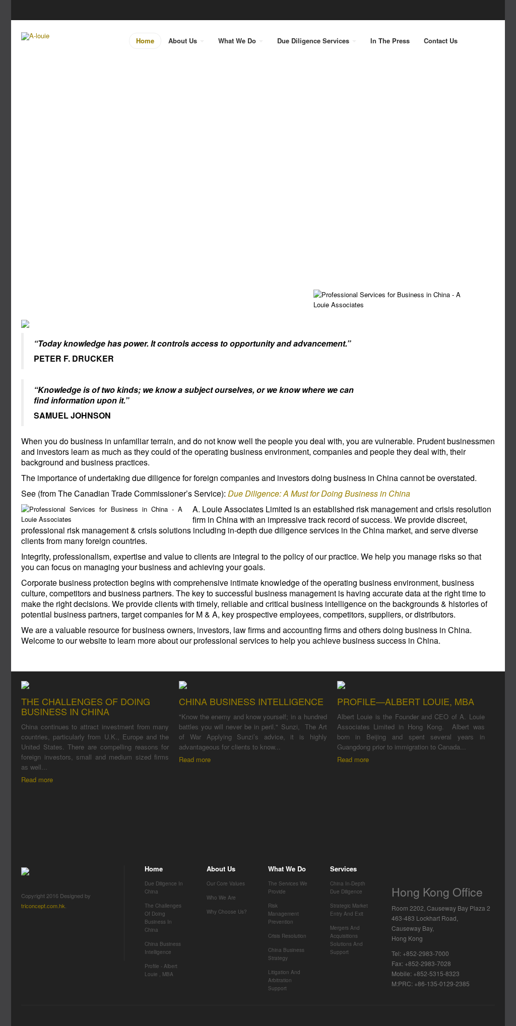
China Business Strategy (286, 954)
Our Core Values (226, 883)
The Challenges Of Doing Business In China (163, 917)
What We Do (238, 40)
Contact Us (441, 40)
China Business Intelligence (163, 947)
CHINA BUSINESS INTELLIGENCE (251, 701)
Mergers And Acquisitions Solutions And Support (346, 939)
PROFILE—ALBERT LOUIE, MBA (405, 701)
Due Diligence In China (164, 887)
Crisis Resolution (287, 935)
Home (145, 40)
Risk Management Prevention (283, 913)
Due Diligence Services (314, 40)
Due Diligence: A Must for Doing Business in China (319, 493)
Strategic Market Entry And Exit (349, 909)
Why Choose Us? (227, 911)
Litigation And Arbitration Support (284, 980)
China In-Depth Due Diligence (347, 887)
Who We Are (221, 897)
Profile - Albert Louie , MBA (161, 970)
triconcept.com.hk (43, 906)
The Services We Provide (287, 887)
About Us (183, 40)
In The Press (390, 40)
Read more (37, 779)
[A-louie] (35, 36)
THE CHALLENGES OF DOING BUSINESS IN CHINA (85, 706)
